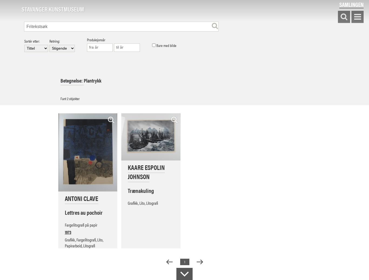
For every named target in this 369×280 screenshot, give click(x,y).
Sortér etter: (32, 41)
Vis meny (357, 17)
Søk (344, 17)
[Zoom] (111, 119)
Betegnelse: (72, 80)
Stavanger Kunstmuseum (53, 9)
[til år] (127, 47)
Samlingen (351, 4)
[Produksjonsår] (100, 47)
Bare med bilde (166, 45)
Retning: (54, 41)
